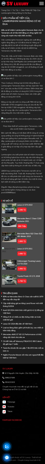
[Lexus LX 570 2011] (9, 250)
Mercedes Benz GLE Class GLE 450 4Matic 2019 (29, 234)
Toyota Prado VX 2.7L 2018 (28, 276)
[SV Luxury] (15, 3)
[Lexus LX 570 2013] (9, 208)
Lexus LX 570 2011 (24, 249)
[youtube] (5, 406)
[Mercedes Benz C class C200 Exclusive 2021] (9, 222)
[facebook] (5, 401)
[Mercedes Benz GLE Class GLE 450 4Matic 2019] (9, 237)
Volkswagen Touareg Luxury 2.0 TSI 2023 (29, 262)
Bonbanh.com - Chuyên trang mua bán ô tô (22, 460)
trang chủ (5, 10)
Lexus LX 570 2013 (24, 205)
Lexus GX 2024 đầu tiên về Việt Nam (17, 324)
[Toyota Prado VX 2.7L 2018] (9, 280)
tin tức (15, 10)
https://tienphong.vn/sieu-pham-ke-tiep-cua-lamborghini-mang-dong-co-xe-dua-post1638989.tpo (20, 190)
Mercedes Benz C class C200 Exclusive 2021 (29, 219)
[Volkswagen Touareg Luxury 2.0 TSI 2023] (9, 264)
